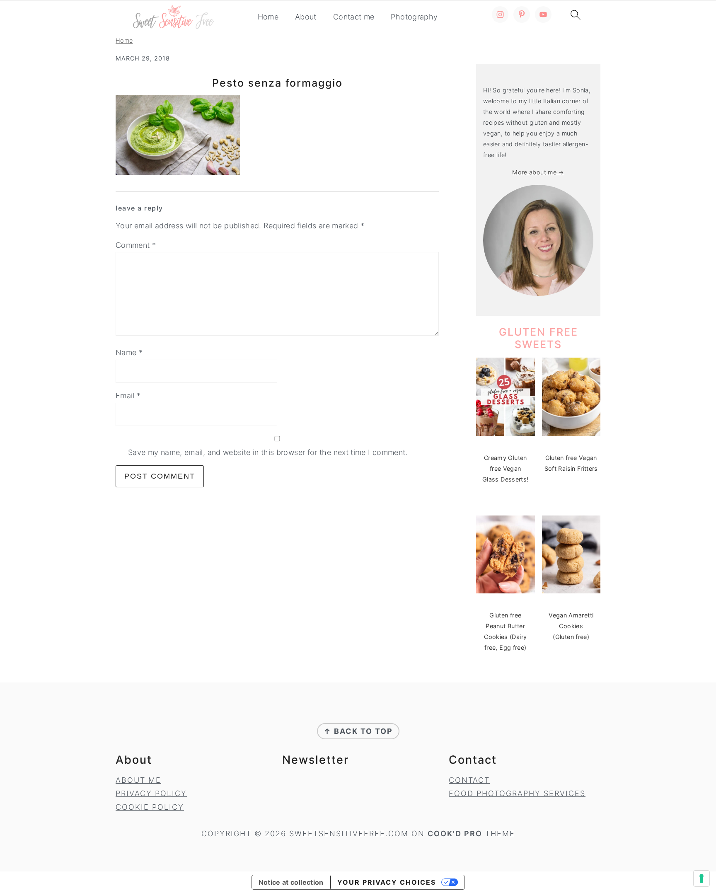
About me (138, 780)
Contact (469, 780)
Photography (414, 16)
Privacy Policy (151, 793)
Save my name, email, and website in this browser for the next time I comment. (268, 452)
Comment (136, 245)
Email (128, 395)
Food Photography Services (517, 793)
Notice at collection (291, 882)
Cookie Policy (150, 807)
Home (268, 16)
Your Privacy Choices (386, 882)
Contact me (354, 16)
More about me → (538, 172)
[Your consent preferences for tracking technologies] (701, 878)
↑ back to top (358, 731)
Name (129, 352)
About (306, 16)
